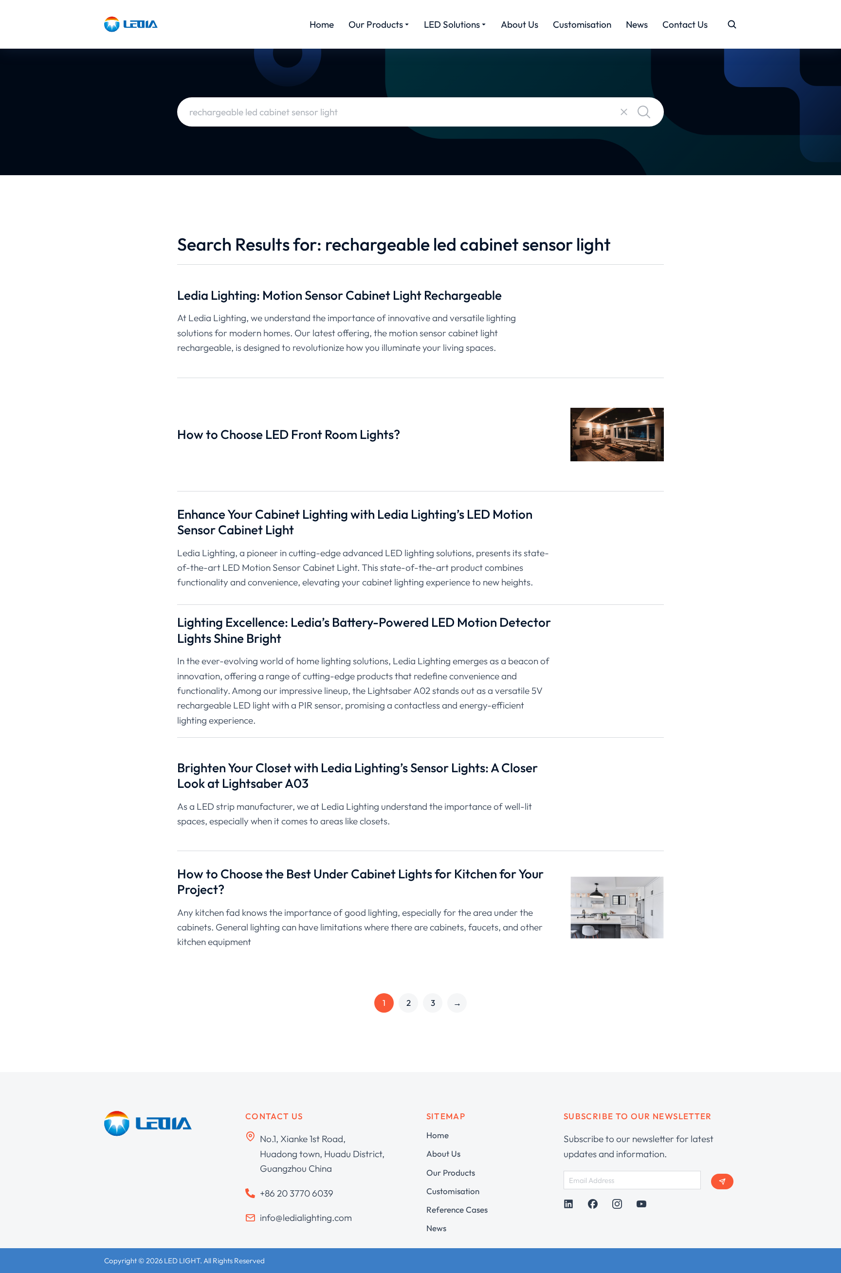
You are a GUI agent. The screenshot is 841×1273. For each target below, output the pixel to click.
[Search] (644, 112)
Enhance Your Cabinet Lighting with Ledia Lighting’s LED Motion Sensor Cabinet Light (354, 522)
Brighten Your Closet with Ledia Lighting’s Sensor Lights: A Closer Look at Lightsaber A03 (357, 776)
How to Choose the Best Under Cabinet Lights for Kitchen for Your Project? (360, 882)
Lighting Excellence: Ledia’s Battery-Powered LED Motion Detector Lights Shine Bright (364, 630)
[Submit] (722, 1181)
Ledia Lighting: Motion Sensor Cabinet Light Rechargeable (339, 295)
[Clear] (624, 112)
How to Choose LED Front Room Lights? (288, 434)
